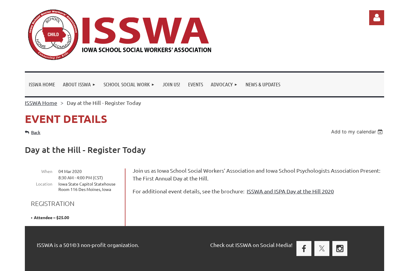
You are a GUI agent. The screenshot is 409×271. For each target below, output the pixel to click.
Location (44, 183)
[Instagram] (339, 248)
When (46, 171)
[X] (321, 248)
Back (35, 132)
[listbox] (357, 131)
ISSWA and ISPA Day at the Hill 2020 (290, 191)
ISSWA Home (41, 103)
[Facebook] (303, 248)
